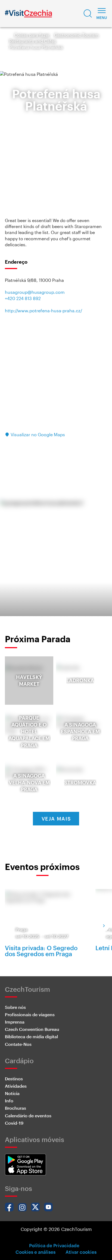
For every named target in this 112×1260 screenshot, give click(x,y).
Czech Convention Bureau (32, 1029)
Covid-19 (14, 1122)
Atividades (16, 1086)
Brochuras (15, 1108)
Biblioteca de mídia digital (31, 1036)
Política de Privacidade (54, 1245)
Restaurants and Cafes (32, 40)
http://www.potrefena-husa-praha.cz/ (43, 310)
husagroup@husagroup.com (35, 292)
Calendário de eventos (28, 1115)
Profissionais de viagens (30, 1014)
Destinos (14, 1078)
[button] (87, 13)
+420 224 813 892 (23, 298)
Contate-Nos (18, 1044)
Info (9, 1100)
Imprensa (14, 1021)
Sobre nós (15, 1007)
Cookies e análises (35, 1252)
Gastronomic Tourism (76, 35)
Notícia (12, 1093)
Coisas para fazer (32, 35)
